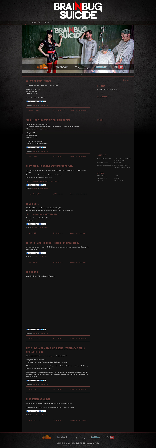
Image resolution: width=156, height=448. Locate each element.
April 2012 (100, 180)
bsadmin (34, 105)
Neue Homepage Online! (38, 400)
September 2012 (102, 178)
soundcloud (43, 66)
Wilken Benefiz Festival (38, 81)
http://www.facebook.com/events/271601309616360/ (42, 181)
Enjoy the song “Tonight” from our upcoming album (52, 243)
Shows (47, 23)
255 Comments (57, 420)
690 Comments (57, 262)
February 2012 (118, 180)
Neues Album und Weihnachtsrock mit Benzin (49, 166)
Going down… (32, 272)
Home (25, 23)
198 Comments (57, 389)
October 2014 (101, 176)
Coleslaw (45, 129)
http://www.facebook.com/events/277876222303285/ (42, 214)
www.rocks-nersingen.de (47, 356)
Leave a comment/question (78, 110)
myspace (82, 66)
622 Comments (57, 110)
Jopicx (37, 129)
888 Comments (57, 233)
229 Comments (57, 338)
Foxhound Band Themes (85, 445)
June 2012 (117, 178)
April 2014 (117, 176)
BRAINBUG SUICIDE (78, 10)
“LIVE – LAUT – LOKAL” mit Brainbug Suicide (48, 120)
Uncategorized (43, 105)
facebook (61, 66)
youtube (118, 66)
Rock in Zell (32, 204)
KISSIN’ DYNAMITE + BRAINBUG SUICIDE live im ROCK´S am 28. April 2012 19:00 (55, 350)
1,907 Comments (57, 194)
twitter (101, 66)
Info (40, 23)
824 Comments (57, 156)
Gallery (33, 23)
